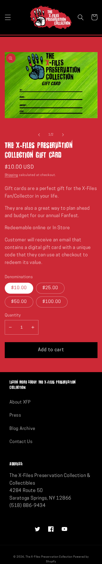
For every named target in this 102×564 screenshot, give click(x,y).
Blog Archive (22, 429)
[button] (7, 17)
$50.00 (19, 302)
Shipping (11, 175)
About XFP (20, 402)
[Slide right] (63, 135)
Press (15, 415)
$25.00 (50, 288)
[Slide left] (39, 135)
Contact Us (21, 442)
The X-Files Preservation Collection (49, 557)
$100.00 (51, 302)
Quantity (13, 315)
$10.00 (19, 288)
